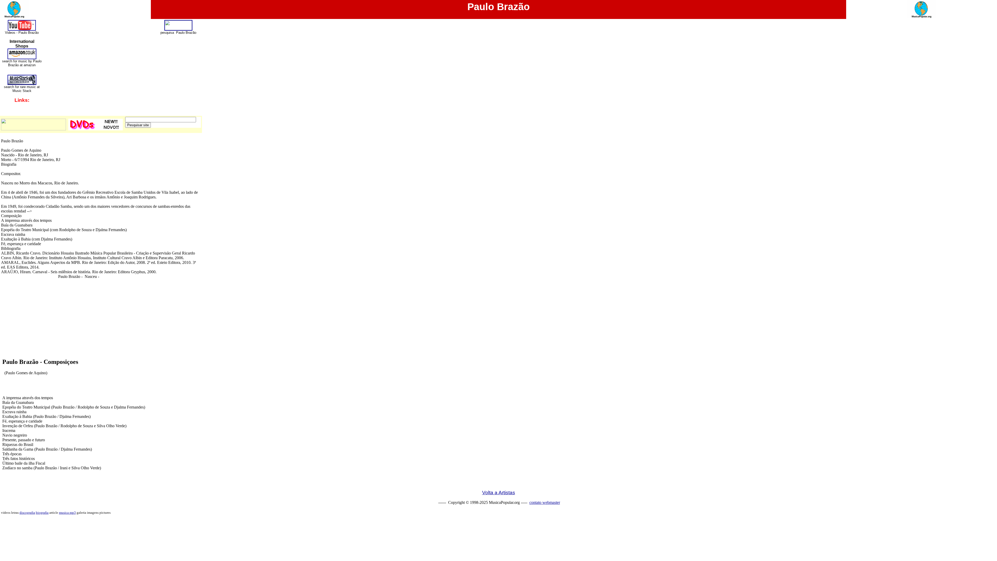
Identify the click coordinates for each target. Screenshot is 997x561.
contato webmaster (544, 502)
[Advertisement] (498, 344)
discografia (27, 513)
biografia (42, 513)
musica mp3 (67, 513)
